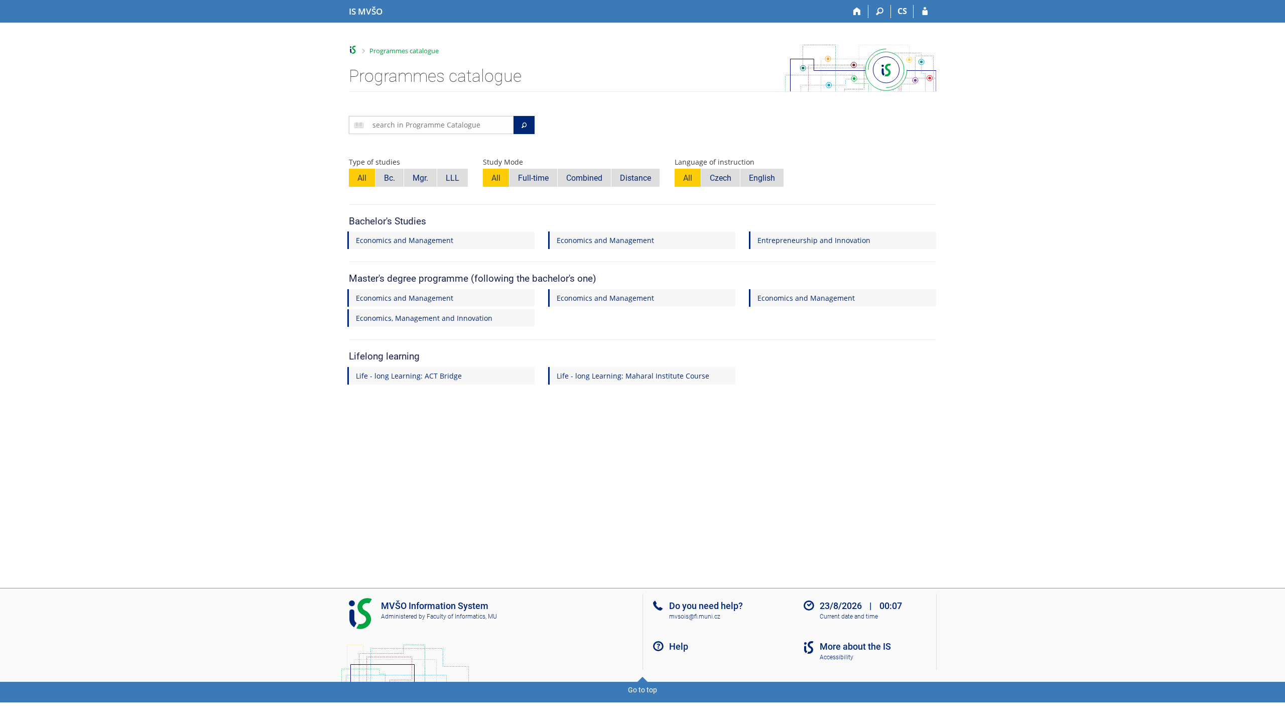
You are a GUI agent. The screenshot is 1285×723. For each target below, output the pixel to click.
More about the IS (855, 646)
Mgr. (420, 178)
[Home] (857, 11)
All (361, 178)
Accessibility (836, 657)
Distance (635, 178)
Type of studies (374, 162)
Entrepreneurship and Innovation (813, 240)
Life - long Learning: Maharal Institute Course (633, 376)
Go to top (642, 690)
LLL (452, 178)
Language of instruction (714, 162)
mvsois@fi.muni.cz (694, 616)
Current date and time (849, 616)
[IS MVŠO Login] (925, 11)
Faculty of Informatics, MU (462, 616)
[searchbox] (440, 125)
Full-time (533, 178)
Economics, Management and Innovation (424, 318)
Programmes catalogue (404, 50)
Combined (584, 178)
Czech (720, 178)
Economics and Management (404, 240)
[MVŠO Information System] (353, 50)
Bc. (389, 178)
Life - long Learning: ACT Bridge (409, 376)
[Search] (879, 11)
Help (678, 646)
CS (902, 11)
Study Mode (503, 162)
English (762, 178)
